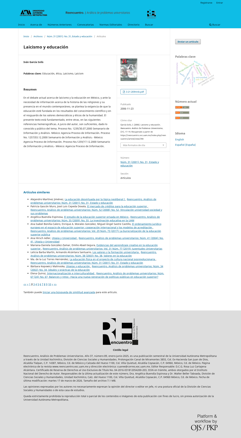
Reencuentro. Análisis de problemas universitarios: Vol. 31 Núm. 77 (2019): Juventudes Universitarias (102, 248)
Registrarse (206, 2)
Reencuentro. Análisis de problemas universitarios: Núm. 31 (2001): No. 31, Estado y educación (93, 201)
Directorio (133, 24)
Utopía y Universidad (64, 238)
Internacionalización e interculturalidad (71, 273)
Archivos (38, 36)
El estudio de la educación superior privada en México (96, 217)
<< (24, 284)
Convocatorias (85, 24)
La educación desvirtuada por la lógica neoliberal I (95, 199)
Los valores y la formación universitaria (115, 252)
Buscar (149, 24)
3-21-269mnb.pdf (134, 91)
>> (55, 284)
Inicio (21, 24)
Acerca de (36, 24)
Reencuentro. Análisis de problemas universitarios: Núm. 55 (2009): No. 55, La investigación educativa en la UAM (95, 218)
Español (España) (185, 144)
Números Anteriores (60, 24)
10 (49, 284)
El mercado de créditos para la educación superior (117, 206)
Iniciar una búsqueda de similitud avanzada (69, 292)
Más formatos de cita (134, 145)
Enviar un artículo (188, 41)
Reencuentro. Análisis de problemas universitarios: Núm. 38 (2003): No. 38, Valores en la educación (94, 253)
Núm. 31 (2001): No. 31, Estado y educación (69, 36)
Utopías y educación (78, 266)
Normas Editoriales (111, 24)
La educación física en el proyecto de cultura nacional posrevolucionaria (113, 259)
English (179, 139)
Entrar (219, 2)
